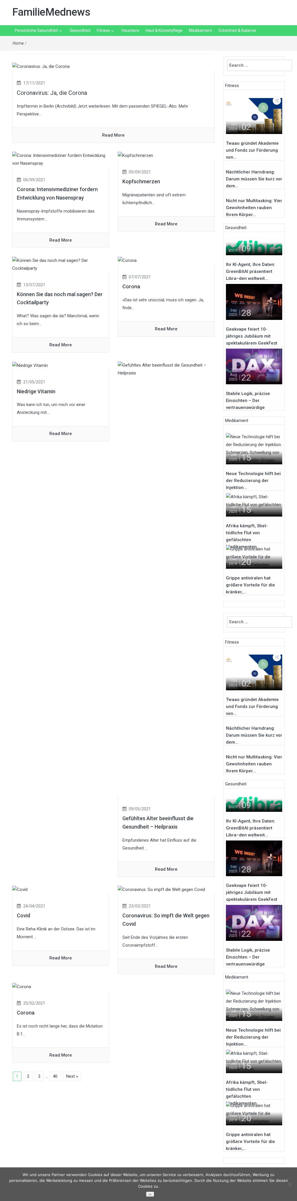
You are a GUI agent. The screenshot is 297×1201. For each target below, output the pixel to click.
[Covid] (20, 889)
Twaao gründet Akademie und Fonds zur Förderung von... (252, 150)
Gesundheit (80, 30)
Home (18, 43)
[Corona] (127, 260)
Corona (131, 286)
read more (113, 135)
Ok (149, 1194)
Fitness (103, 30)
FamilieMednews (51, 12)
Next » (72, 1076)
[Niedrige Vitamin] (30, 365)
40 (55, 1076)
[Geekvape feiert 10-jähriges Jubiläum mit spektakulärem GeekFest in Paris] (254, 301)
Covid (23, 915)
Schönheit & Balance (237, 30)
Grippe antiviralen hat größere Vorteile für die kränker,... (250, 585)
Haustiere (130, 30)
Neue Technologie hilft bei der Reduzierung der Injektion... (253, 480)
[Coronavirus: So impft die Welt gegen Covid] (161, 889)
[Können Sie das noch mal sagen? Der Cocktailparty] (60, 264)
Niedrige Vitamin (36, 391)
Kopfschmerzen (141, 181)
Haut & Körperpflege (164, 30)
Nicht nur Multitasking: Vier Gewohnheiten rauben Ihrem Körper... (254, 207)
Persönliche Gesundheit (36, 30)
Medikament (200, 30)
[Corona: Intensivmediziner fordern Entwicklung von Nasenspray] (60, 159)
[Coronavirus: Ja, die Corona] (41, 66)
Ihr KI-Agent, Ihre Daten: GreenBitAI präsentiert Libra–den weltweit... (250, 271)
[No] (290, 1184)
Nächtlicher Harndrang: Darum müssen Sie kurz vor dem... (254, 179)
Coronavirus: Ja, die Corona (52, 92)
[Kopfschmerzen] (135, 155)
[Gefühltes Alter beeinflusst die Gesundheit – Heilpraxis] (166, 578)
